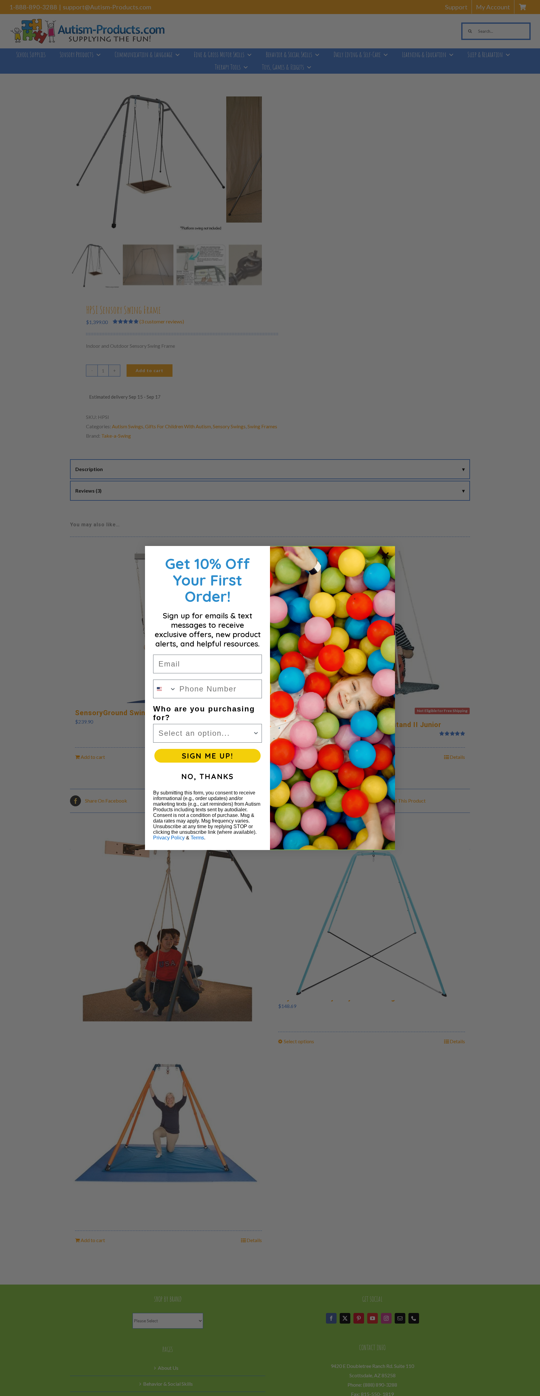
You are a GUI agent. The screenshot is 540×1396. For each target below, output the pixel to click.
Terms (197, 837)
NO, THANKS (207, 776)
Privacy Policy (169, 837)
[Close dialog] (385, 555)
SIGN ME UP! (207, 755)
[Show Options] (256, 733)
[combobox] (164, 689)
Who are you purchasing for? (204, 713)
